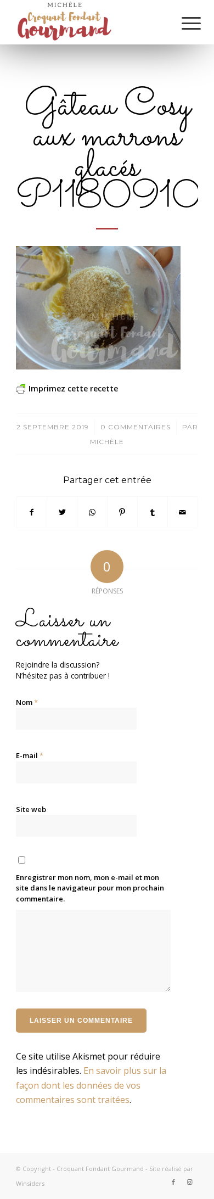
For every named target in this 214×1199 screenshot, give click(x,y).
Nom (27, 702)
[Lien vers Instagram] (190, 1182)
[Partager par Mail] (183, 512)
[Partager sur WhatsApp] (92, 512)
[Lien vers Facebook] (173, 1182)
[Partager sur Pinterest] (122, 512)
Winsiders (30, 1183)
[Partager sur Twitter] (62, 512)
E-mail (29, 755)
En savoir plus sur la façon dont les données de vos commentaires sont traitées (91, 1085)
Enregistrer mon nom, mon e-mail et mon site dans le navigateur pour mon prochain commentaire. (90, 888)
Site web (31, 809)
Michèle (107, 442)
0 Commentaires (135, 427)
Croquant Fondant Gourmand (100, 1168)
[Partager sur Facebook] (31, 512)
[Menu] (183, 23)
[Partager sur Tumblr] (152, 512)
